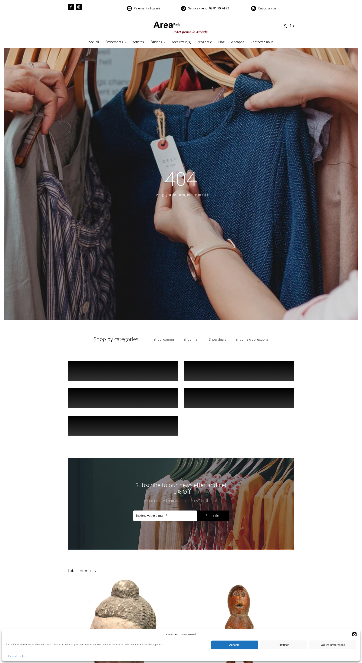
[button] (354, 634)
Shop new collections (251, 339)
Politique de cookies (16, 656)
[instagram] (79, 7)
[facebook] (71, 7)
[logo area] (181, 22)
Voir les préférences (333, 644)
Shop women (163, 339)
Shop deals (217, 339)
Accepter (234, 644)
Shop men (191, 339)
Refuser (284, 644)
